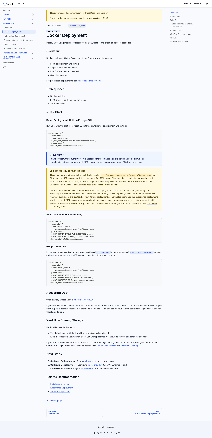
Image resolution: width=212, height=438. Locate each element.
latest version (93, 18)
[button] (18, 14)
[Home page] (48, 26)
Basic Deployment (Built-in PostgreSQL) (182, 25)
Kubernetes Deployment (89, 81)
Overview (174, 13)
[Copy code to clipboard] (159, 133)
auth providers (90, 361)
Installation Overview (60, 384)
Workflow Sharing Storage (180, 34)
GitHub (186, 3)
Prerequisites (175, 16)
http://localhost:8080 (83, 300)
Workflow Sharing (129, 345)
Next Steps (174, 38)
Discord (197, 3)
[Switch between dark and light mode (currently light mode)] (207, 4)
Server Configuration (106, 345)
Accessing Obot (176, 30)
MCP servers (87, 368)
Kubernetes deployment (146, 197)
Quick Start (174, 20)
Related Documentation (179, 42)
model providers (95, 365)
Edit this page (55, 400)
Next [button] (20, 3)
